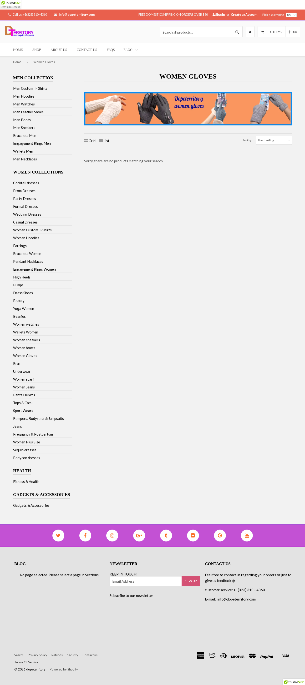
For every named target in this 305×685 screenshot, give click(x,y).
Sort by (247, 140)
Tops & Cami (22, 403)
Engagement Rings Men (32, 143)
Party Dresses (24, 198)
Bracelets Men (24, 135)
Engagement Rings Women (34, 269)
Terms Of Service (26, 662)
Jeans (17, 426)
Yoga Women (23, 308)
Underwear (21, 371)
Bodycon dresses (26, 458)
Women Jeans (24, 387)
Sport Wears (23, 410)
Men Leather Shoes (28, 112)
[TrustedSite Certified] (10, 4)
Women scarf (23, 379)
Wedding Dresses (27, 214)
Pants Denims (24, 395)
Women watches (26, 324)
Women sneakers (26, 340)
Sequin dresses (24, 450)
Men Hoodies (23, 96)
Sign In (220, 14)
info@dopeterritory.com (77, 14)
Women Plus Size (26, 442)
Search (19, 655)
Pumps (18, 285)
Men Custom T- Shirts (30, 88)
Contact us (89, 655)
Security (72, 655)
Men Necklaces (25, 159)
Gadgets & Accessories (31, 505)
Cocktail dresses (26, 183)
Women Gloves (25, 355)
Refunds (57, 655)
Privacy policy (37, 655)
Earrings (20, 245)
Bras (16, 363)
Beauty (19, 300)
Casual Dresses (25, 222)
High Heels (21, 277)
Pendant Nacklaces (28, 261)
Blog (127, 49)
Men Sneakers (24, 127)
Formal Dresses (25, 206)
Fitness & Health (26, 481)
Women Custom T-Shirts (32, 230)
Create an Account (244, 14)
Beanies (19, 316)
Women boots (24, 348)
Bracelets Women (27, 253)
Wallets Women (25, 332)
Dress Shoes (23, 293)
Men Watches (24, 104)
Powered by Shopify (64, 669)
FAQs (111, 49)
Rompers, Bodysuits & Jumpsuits (38, 418)
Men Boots (22, 120)
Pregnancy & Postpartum (33, 434)
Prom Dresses (24, 191)
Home (18, 49)
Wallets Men (23, 151)
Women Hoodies (26, 238)
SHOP (36, 49)
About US (59, 49)
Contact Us (87, 49)
